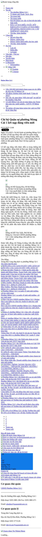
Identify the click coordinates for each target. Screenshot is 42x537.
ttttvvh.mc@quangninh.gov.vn (17, 525)
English (15, 69)
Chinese (15, 72)
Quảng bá (4, 471)
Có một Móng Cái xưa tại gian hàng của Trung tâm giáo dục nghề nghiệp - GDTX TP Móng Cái (23, 104)
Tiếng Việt (11, 67)
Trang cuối (10, 429)
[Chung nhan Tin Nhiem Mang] (13, 531)
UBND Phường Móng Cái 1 (11, 488)
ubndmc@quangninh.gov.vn (16, 504)
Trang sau (9, 427)
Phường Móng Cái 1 (6, 80)
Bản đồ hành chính (8, 433)
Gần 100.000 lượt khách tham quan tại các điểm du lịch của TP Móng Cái (23, 90)
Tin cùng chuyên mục (9, 264)
